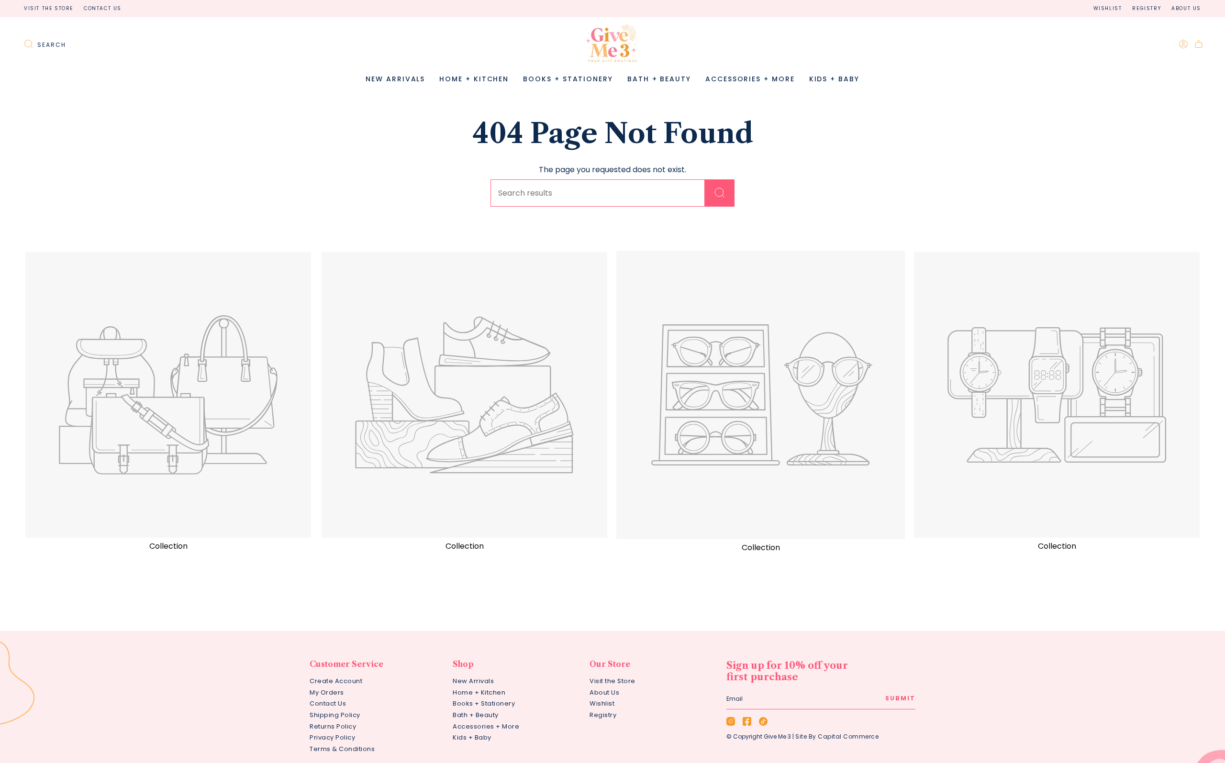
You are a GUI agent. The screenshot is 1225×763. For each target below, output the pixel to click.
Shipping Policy (335, 714)
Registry (1146, 8)
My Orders (327, 692)
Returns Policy (333, 726)
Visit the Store (48, 8)
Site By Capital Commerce (837, 736)
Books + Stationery (484, 703)
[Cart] (1198, 44)
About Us (1186, 8)
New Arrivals (473, 681)
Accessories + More (486, 726)
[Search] (720, 193)
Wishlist (1107, 8)
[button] (474, 79)
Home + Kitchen (479, 692)
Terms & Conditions (342, 748)
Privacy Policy (332, 737)
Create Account (336, 681)
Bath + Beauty (476, 714)
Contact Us (103, 8)
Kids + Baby (472, 737)
